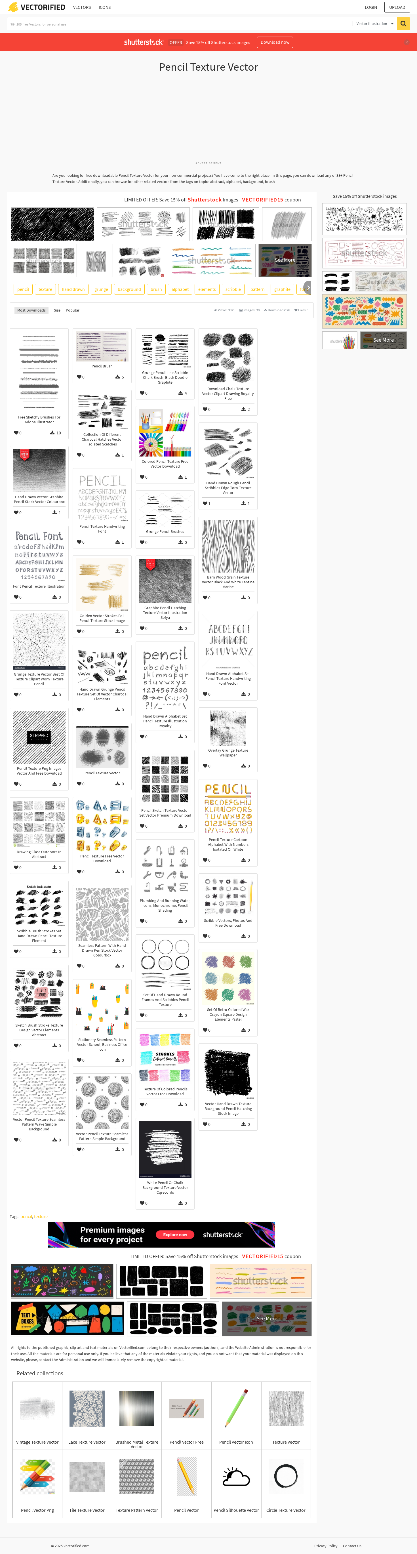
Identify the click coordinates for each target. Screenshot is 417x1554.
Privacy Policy (326, 1545)
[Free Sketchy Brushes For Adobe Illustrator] (39, 372)
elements (207, 289)
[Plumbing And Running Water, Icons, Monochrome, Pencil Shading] (165, 869)
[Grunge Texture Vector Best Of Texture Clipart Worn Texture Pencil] (39, 641)
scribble (233, 289)
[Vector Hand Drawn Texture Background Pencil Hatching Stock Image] (228, 1072)
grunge (101, 289)
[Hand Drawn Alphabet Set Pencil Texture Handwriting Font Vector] (228, 641)
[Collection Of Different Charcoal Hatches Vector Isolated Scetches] (102, 411)
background (129, 289)
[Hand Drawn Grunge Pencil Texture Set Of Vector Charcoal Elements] (102, 666)
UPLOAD (397, 7)
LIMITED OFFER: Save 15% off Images (181, 200)
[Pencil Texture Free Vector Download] (102, 825)
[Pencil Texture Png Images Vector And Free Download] (39, 737)
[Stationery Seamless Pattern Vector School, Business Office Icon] (102, 1008)
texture (45, 289)
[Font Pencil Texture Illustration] (39, 555)
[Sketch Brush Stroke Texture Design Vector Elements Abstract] (39, 994)
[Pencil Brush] (102, 346)
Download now (275, 42)
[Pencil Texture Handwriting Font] (102, 496)
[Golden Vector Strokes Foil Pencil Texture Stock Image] (102, 584)
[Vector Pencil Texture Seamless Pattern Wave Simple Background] (39, 1088)
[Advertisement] (208, 120)
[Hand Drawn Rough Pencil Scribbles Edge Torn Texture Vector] (228, 452)
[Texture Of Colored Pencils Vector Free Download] (165, 1058)
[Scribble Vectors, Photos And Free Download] (228, 896)
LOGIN (371, 7)
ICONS (105, 7)
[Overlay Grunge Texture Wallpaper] (228, 728)
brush (156, 289)
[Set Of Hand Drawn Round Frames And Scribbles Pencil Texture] (165, 963)
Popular (72, 310)
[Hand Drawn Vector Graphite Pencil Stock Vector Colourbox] (39, 470)
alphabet (180, 289)
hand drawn (73, 289)
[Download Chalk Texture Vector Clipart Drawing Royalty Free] (228, 357)
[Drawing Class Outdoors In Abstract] (39, 823)
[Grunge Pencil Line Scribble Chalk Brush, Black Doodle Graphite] (165, 349)
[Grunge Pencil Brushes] (165, 510)
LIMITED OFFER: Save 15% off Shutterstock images (184, 1256)
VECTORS (82, 7)
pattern (257, 289)
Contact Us (352, 1545)
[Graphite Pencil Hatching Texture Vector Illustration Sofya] (165, 581)
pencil (23, 289)
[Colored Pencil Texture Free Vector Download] (165, 433)
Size (57, 310)
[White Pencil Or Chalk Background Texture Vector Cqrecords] (165, 1149)
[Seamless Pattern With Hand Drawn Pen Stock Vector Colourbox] (102, 914)
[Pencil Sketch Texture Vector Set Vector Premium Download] (165, 779)
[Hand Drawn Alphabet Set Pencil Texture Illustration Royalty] (165, 678)
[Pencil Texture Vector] (102, 747)
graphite (282, 289)
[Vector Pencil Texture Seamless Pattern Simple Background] (102, 1102)
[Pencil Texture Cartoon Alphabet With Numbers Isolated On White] (228, 808)
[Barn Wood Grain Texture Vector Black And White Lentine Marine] (228, 546)
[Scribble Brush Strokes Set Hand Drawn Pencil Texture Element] (39, 905)
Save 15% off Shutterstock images (365, 196)
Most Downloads (31, 310)
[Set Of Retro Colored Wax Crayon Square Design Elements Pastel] (228, 978)
